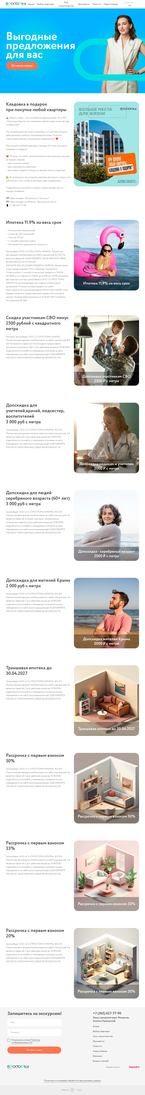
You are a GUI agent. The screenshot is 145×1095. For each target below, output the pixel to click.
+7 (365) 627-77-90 (107, 1013)
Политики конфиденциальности (26, 1041)
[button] (22, 66)
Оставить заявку (34, 1050)
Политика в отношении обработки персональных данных (72, 1080)
